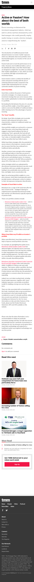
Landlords (4, 549)
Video (16, 504)
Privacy (4, 527)
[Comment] (15, 49)
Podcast (22, 504)
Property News (7, 7)
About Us (4, 519)
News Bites (5, 506)
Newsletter (5, 534)
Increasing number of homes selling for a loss (16, 407)
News (3, 15)
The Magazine (5, 539)
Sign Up (17, 464)
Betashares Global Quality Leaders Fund (15, 202)
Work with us (5, 524)
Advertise (4, 537)
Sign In (4, 351)
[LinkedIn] (2, 49)
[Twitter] (8, 49)
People (9, 504)
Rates (12, 506)
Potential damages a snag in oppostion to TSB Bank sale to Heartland (17, 432)
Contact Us (4, 522)
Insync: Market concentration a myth (15, 339)
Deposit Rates (5, 551)
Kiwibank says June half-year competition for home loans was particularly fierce (14, 381)
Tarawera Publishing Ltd (11, 573)
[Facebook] (5, 49)
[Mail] (12, 49)
